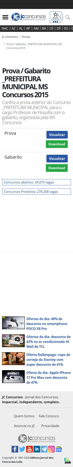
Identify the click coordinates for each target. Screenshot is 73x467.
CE (51, 28)
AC (14, 28)
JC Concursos (10, 37)
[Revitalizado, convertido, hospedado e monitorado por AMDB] (67, 460)
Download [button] (56, 144)
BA (44, 28)
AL (21, 28)
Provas (26, 37)
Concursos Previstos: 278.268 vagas (31, 191)
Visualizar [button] (57, 134)
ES (66, 28)
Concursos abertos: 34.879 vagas (29, 182)
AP (28, 28)
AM (36, 28)
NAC (5, 28)
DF (59, 28)
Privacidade (50, 426)
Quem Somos (24, 416)
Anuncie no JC (24, 426)
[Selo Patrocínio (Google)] (55, 16)
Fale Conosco (49, 416)
